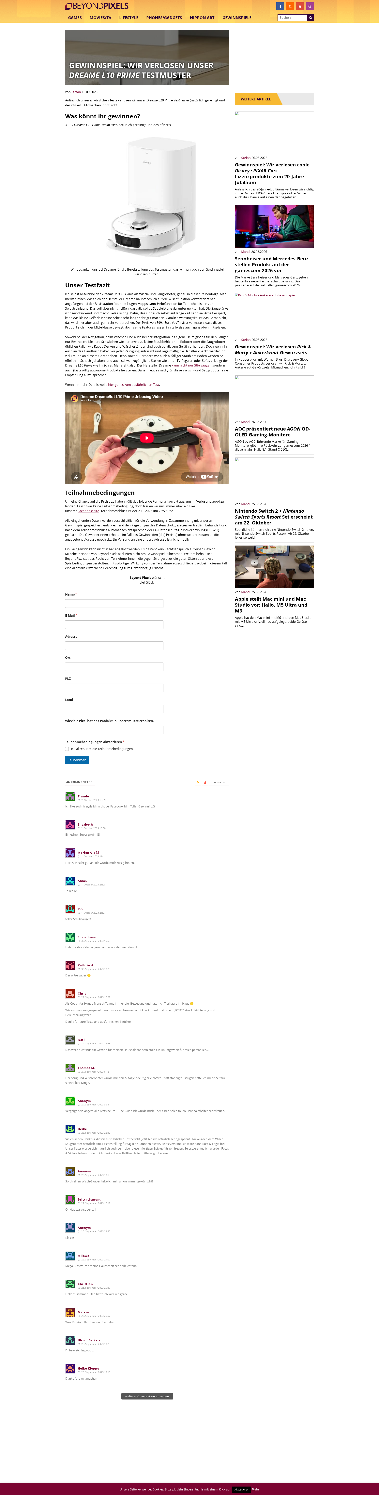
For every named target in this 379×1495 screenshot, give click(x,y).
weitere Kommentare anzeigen (147, 1396)
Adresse (71, 636)
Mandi (246, 252)
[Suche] (310, 17)
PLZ (68, 679)
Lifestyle (128, 17)
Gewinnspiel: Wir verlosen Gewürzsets (273, 349)
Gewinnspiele (236, 17)
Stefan (76, 92)
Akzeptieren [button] (242, 1489)
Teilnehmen (77, 760)
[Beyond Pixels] (98, 6)
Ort (67, 658)
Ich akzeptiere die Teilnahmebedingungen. (102, 749)
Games (75, 17)
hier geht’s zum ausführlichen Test (133, 384)
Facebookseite (88, 511)
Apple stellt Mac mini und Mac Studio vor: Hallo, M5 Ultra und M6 (271, 605)
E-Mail (71, 615)
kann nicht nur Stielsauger (191, 365)
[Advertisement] (147, 1445)
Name (71, 594)
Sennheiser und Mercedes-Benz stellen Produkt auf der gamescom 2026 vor (272, 264)
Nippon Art (202, 17)
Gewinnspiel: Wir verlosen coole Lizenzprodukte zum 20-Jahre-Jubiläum (272, 173)
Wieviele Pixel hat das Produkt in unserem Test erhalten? (110, 721)
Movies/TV (100, 17)
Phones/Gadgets (164, 17)
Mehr (256, 1489)
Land (69, 700)
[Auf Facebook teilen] (308, 148)
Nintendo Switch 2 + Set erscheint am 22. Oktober (274, 517)
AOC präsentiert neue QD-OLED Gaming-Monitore (273, 431)
